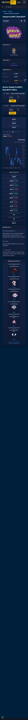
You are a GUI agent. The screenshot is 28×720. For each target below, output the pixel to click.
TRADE (12, 101)
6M (13, 132)
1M (7, 132)
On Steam (6, 21)
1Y (15, 132)
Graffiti (10, 11)
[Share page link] (24, 21)
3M (10, 132)
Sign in (13, 2)
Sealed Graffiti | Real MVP (11, 13)
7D (4, 132)
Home (4, 11)
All (18, 132)
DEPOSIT (12, 113)
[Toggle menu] (24, 2)
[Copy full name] (21, 21)
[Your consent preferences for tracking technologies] (2, 717)
